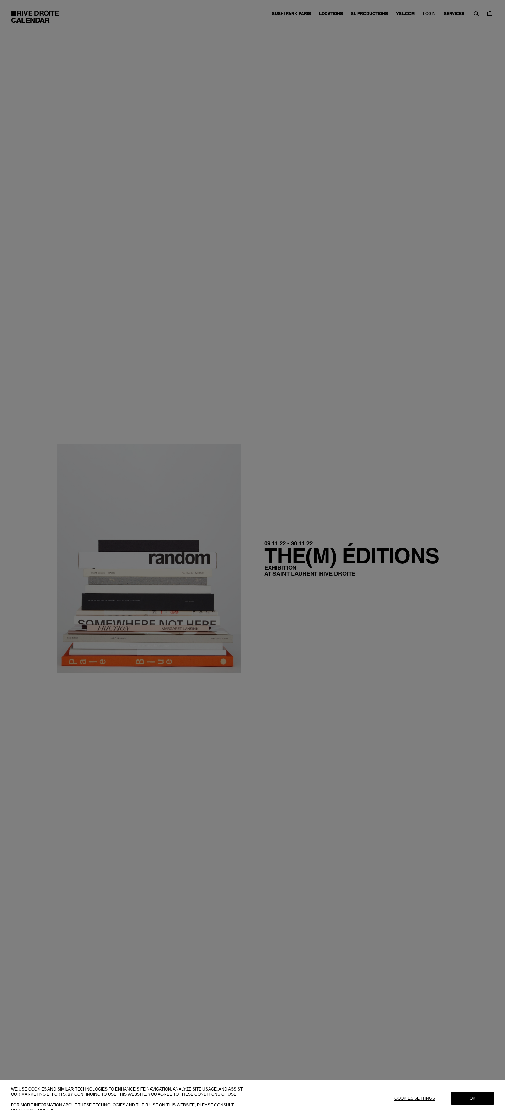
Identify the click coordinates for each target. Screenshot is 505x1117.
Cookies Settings (414, 1098)
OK (472, 1098)
